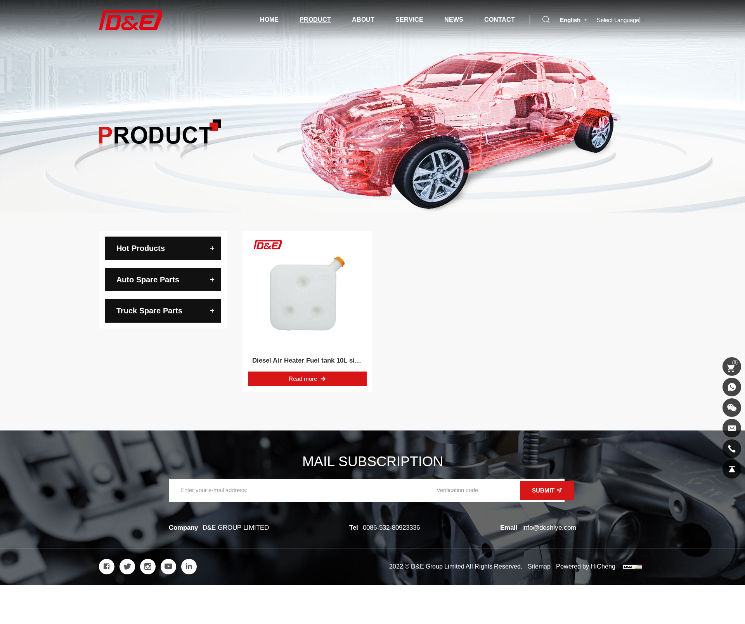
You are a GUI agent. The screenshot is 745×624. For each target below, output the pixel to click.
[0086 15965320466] (731, 387)
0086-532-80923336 (391, 527)
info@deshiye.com (549, 527)
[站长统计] (632, 566)
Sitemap (539, 566)
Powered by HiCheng (585, 566)
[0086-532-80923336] (731, 448)
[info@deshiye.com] (731, 428)
